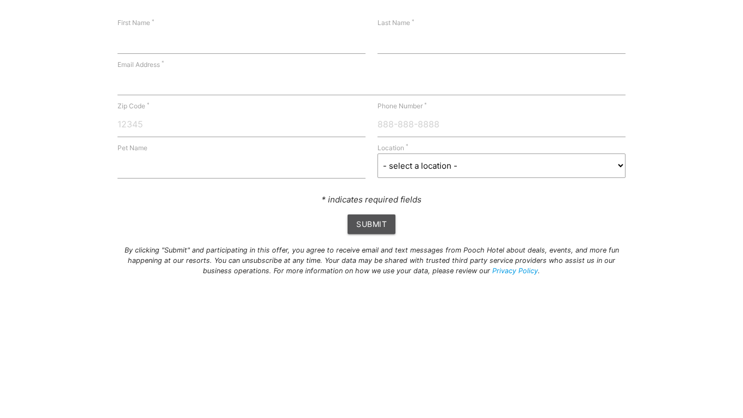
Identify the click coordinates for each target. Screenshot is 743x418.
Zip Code (133, 106)
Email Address (140, 64)
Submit (371, 224)
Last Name (395, 23)
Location (392, 148)
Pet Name (132, 148)
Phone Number (402, 106)
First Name (135, 23)
